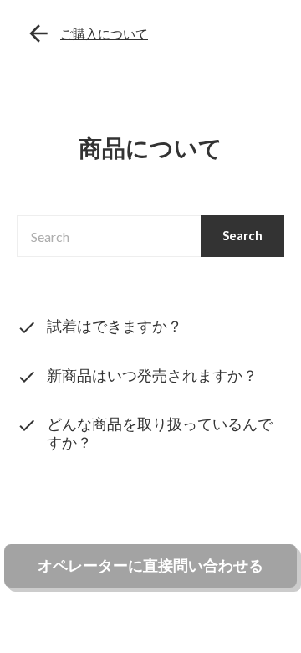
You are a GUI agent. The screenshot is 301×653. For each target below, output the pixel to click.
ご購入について (104, 33)
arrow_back (38, 33)
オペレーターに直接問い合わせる (150, 565)
